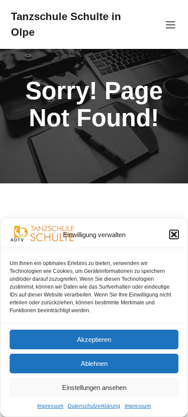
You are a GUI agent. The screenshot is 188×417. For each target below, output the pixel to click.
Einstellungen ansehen (94, 387)
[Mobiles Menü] (170, 24)
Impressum (50, 406)
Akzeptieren (94, 339)
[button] (174, 234)
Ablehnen (94, 363)
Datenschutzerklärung (94, 406)
